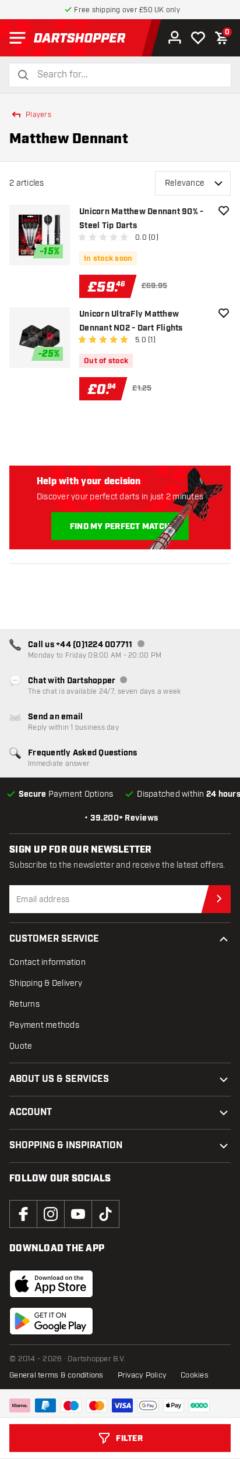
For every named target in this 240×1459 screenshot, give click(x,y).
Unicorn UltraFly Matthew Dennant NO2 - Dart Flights (131, 321)
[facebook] (23, 1214)
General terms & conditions (56, 1375)
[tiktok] (105, 1214)
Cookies (195, 1375)
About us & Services (59, 1079)
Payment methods (44, 1025)
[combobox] (127, 75)
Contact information (47, 962)
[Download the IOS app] (51, 1284)
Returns (24, 1004)
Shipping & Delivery (45, 983)
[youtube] (78, 1214)
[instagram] (51, 1214)
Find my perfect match (120, 526)
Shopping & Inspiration (65, 1145)
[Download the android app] (51, 1321)
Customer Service (54, 939)
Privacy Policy (142, 1375)
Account (30, 1112)
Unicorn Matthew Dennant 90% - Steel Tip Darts (141, 219)
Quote (20, 1046)
